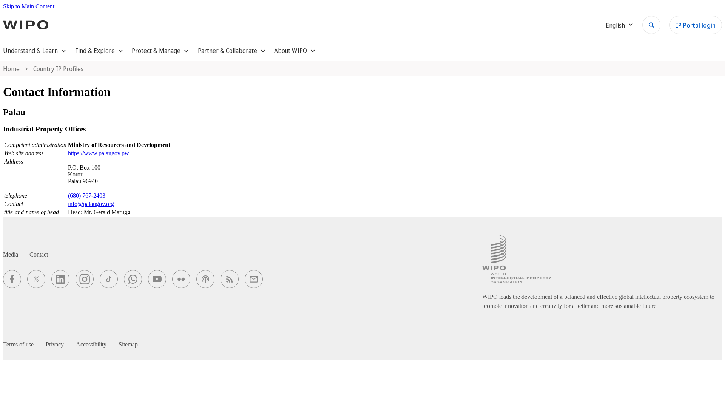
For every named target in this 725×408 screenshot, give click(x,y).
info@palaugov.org (91, 204)
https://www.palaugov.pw (98, 153)
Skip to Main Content (28, 6)
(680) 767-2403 (86, 195)
